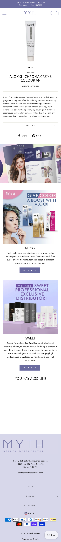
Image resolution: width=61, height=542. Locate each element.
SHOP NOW (29, 270)
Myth (30, 487)
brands (30, 496)
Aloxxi (30, 72)
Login (24, 85)
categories (30, 506)
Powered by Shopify (30, 539)
